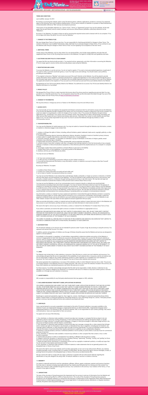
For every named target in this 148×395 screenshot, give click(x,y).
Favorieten (102, 4)
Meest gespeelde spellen (58, 10)
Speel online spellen (78, 393)
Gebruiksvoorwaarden (58, 388)
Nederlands (108, 10)
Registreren (102, 6)
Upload (51, 388)
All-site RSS (80, 388)
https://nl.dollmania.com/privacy (69, 95)
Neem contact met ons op (98, 388)
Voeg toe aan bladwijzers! (73, 10)
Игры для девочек (73, 392)
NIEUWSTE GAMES (38, 10)
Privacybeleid (67, 388)
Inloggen (107, 4)
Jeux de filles (82, 392)
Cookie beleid (74, 388)
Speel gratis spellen (69, 393)
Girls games (65, 392)
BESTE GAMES (47, 10)
